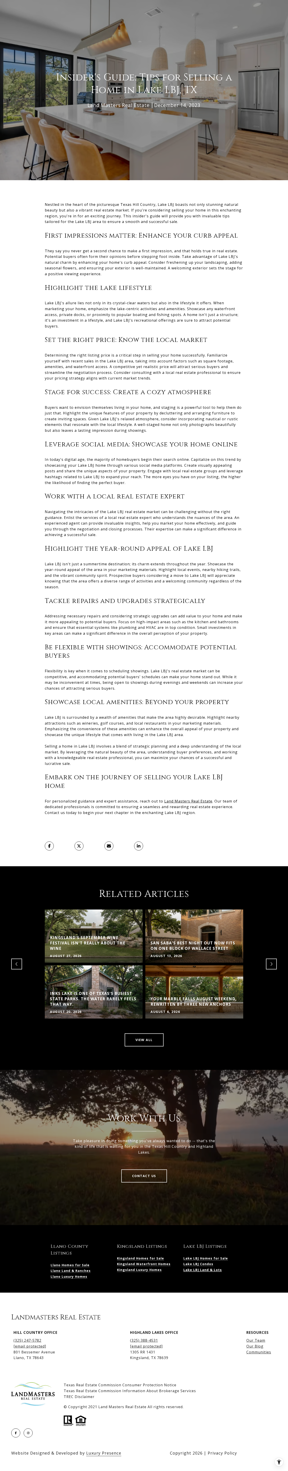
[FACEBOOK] (15, 1432)
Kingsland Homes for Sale (140, 1258)
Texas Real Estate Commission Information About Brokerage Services (130, 1390)
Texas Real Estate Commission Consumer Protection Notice (120, 1384)
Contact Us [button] (144, 1176)
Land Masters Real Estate (188, 801)
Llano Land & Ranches (71, 1271)
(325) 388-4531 (144, 1340)
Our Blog (254, 1346)
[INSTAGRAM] (28, 1432)
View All (144, 1040)
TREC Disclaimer (79, 1396)
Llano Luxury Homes (69, 1276)
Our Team (255, 1340)
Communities (258, 1352)
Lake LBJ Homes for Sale (205, 1258)
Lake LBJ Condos (198, 1264)
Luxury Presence (103, 1453)
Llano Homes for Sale (70, 1265)
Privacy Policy (222, 1453)
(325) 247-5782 (27, 1340)
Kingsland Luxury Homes (139, 1270)
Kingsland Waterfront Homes (144, 1264)
